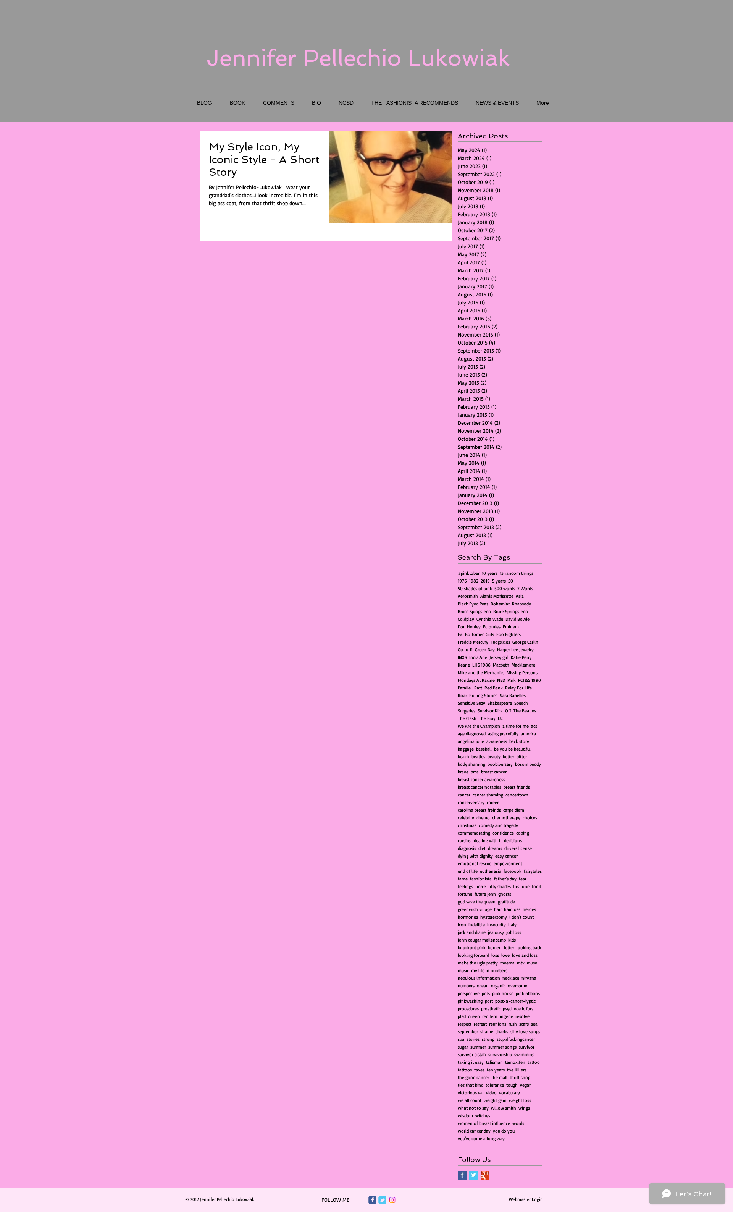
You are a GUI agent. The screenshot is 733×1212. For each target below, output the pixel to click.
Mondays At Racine (476, 680)
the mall (499, 1077)
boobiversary (500, 764)
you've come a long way (481, 1138)
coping (522, 833)
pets (486, 993)
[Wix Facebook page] (372, 1200)
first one (521, 886)
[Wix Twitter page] (382, 1200)
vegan (526, 1085)
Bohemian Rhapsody (511, 604)
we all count (469, 1100)
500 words (504, 588)
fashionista (481, 879)
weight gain (495, 1100)
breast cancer (494, 772)
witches (482, 1115)
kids (512, 940)
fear (522, 879)
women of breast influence (484, 1123)
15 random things (516, 573)
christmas (467, 825)
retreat (480, 1024)
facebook (512, 871)
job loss (513, 932)
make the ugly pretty (478, 963)
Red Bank (493, 688)
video (491, 1092)
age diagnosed (472, 733)
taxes (479, 1070)
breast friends (517, 787)
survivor (526, 1047)
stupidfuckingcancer (516, 1039)
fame (463, 879)
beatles (478, 756)
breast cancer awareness (481, 779)
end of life (468, 871)
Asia (520, 596)
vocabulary (509, 1092)
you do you (504, 1131)
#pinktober (469, 573)
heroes (529, 909)
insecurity (496, 924)
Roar (462, 695)
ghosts (504, 894)
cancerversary (471, 802)
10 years (489, 573)
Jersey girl (499, 657)
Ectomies (492, 626)
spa (461, 1039)
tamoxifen (515, 1062)
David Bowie (517, 619)
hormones (468, 917)
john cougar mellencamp (482, 940)
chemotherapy (506, 817)
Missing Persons (522, 672)
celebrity (466, 817)
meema (507, 963)
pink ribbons (528, 993)
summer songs (502, 1047)
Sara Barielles (513, 695)
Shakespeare (500, 703)
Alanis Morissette (496, 596)
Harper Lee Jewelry (515, 649)
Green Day (485, 649)
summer (478, 1047)
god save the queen (477, 902)
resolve (522, 1016)
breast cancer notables (479, 787)
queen (474, 1016)
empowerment (508, 863)
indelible (476, 924)
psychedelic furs (518, 1008)
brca (475, 772)
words (518, 1123)
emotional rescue (474, 863)
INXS (462, 657)
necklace (510, 978)
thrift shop (520, 1077)
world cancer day (474, 1131)
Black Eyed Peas (473, 604)
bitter (522, 756)
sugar (463, 1047)
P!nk (511, 680)
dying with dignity (475, 856)
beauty (494, 756)
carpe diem (513, 810)
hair (498, 909)
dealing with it (488, 840)
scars (524, 1024)
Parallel (465, 688)
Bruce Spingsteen (474, 611)
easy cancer (506, 856)
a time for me (515, 726)
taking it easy (471, 1062)
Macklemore (523, 665)
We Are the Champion (479, 726)
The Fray (487, 718)
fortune (465, 894)
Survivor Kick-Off (494, 711)
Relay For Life (518, 688)
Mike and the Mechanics (481, 672)
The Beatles (524, 711)
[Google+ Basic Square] (485, 1175)
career (493, 802)
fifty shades (499, 886)
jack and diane (472, 932)
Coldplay (466, 619)
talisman (494, 1062)
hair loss (512, 909)
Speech (521, 703)
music (463, 970)
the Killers (516, 1070)
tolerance (495, 1085)
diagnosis (467, 848)
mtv (521, 963)
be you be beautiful (512, 749)
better (508, 756)
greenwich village (475, 909)
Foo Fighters (508, 634)
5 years (499, 581)
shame (486, 1031)
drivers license (518, 848)
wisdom (465, 1115)
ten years (496, 1070)
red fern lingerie (497, 1016)
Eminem (511, 626)
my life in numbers (489, 970)
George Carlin (525, 642)
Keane (464, 665)
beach (463, 756)
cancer (464, 795)
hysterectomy (493, 917)
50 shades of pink (475, 588)
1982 (473, 581)
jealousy (496, 932)
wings (524, 1108)
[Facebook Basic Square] (462, 1175)
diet (482, 848)
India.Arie (478, 657)
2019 (485, 581)
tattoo (534, 1062)
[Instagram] (392, 1200)
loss (495, 955)
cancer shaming (488, 795)
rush (513, 1024)
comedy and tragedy (498, 825)
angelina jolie (471, 741)
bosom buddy (528, 764)
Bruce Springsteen (510, 611)
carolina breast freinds (479, 810)
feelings (465, 886)
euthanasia (490, 871)
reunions (497, 1024)
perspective (469, 993)
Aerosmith (468, 596)
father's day (505, 879)
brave (463, 772)
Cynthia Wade (489, 619)
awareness (496, 741)
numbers (466, 986)
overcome (517, 986)
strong (488, 1039)
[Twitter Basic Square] (473, 1175)
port (489, 1001)
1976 (462, 581)
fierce (480, 886)
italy (512, 924)
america (528, 733)
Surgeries (466, 711)
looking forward (473, 955)
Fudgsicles (500, 642)
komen (495, 947)
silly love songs (525, 1031)
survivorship (500, 1054)
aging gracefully (503, 733)
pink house (502, 993)
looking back (529, 947)
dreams (495, 848)
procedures (468, 1008)
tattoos (465, 1070)
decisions (513, 840)
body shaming (471, 764)
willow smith (503, 1108)
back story (519, 741)
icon (462, 924)
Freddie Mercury (473, 642)
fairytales (533, 871)
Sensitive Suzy (471, 703)
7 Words (525, 588)
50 (510, 581)
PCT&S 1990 (529, 680)
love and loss (525, 955)
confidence (503, 833)
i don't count (521, 917)
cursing (464, 840)
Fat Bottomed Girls (476, 634)
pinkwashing (470, 1001)
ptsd (462, 1016)
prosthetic (491, 1008)
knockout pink (472, 947)
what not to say (473, 1108)
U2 (500, 718)
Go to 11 (465, 649)
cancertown (516, 795)
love (505, 955)
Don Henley (469, 626)
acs (534, 726)
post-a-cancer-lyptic (515, 1001)
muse (532, 963)
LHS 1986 (481, 665)
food (536, 886)
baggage (466, 749)
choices (530, 817)
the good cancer (473, 1077)
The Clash (467, 718)
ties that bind (470, 1085)
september (468, 1031)
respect (464, 1024)
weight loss (520, 1100)
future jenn (485, 894)
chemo (483, 817)
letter (509, 947)
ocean (483, 986)
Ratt (478, 688)
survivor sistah (472, 1054)
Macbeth (501, 665)
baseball (484, 749)
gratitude (506, 902)
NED (501, 680)
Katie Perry (521, 657)
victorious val (471, 1092)
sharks (502, 1031)
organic (498, 986)
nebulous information (479, 978)
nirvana (528, 978)
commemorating (474, 833)
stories (473, 1039)
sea (534, 1024)
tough (512, 1085)
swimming (524, 1054)
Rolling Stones (483, 695)
